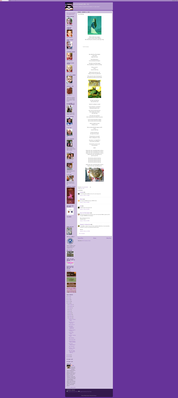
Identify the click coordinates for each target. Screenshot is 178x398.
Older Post (108, 238)
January (70, 317)
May (70, 311)
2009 (69, 355)
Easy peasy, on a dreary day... (71, 322)
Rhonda (81, 199)
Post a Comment (82, 233)
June (70, 309)
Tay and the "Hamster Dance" (72, 344)
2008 (69, 356)
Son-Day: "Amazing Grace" (72, 336)
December (71, 304)
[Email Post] (90, 187)
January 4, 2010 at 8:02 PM (84, 209)
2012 (69, 299)
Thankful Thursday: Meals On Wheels (72, 341)
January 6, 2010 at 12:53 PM (85, 231)
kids (81, 188)
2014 (69, 298)
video (83, 188)
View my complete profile (71, 387)
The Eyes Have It (72, 324)
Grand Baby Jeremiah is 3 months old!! (71, 327)
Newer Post (80, 238)
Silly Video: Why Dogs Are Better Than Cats (72, 351)
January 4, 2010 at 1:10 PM (84, 195)
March (70, 314)
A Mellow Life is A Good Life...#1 (77, 4)
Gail (81, 206)
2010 (69, 303)
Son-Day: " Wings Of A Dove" (72, 348)
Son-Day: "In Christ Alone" (72, 320)
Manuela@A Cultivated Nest (85, 224)
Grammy (81, 192)
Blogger (95, 395)
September (71, 306)
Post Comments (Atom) (86, 240)
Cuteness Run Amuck (71, 333)
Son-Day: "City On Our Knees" (72, 330)
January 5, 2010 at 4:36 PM (84, 220)
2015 (69, 296)
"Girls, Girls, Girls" (72, 339)
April (70, 312)
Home (94, 238)
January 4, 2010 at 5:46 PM (84, 202)
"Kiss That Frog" (72, 346)
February (70, 316)
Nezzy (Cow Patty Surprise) (85, 212)
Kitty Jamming (71, 337)
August (70, 307)
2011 (69, 301)
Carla (73, 365)
